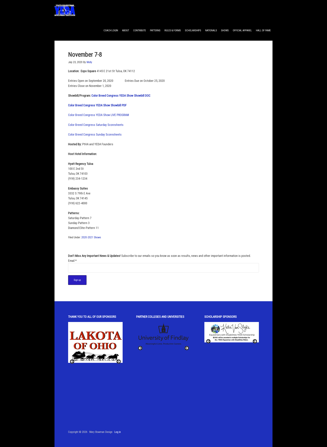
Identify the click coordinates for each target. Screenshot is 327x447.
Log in (117, 432)
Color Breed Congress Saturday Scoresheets (95, 125)
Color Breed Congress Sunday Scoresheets (95, 134)
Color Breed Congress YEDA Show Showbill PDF (97, 105)
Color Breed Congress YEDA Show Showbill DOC (120, 95)
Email (72, 260)
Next (118, 361)
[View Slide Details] (95, 342)
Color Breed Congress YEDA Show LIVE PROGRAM (98, 115)
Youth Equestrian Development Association (81, 10)
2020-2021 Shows (91, 237)
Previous (72, 361)
